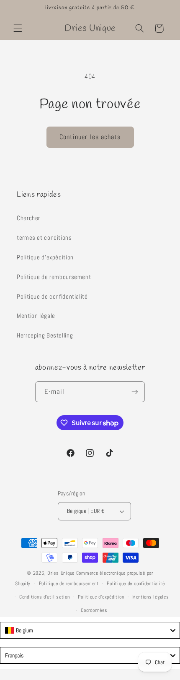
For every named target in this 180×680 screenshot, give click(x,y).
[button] (17, 28)
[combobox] (90, 630)
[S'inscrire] (134, 391)
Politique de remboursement (54, 277)
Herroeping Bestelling (45, 335)
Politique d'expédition (45, 257)
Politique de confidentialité (52, 296)
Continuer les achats (90, 137)
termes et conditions (44, 237)
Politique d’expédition (101, 597)
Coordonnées (94, 610)
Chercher (28, 218)
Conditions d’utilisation (44, 597)
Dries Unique (61, 573)
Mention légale (36, 316)
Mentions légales (150, 597)
